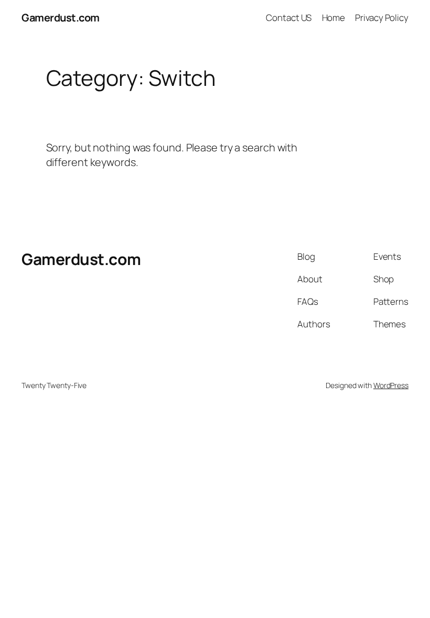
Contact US (288, 18)
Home (334, 18)
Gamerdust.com (61, 17)
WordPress (390, 385)
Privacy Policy (381, 18)
